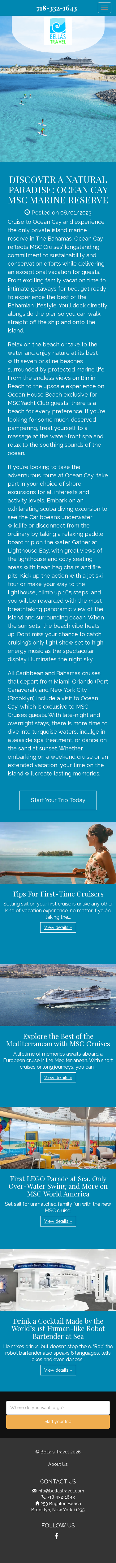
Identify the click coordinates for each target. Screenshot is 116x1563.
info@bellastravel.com (61, 1490)
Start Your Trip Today (58, 800)
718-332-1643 (57, 7)
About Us (58, 1464)
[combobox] (58, 1408)
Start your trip (58, 1421)
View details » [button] (58, 927)
